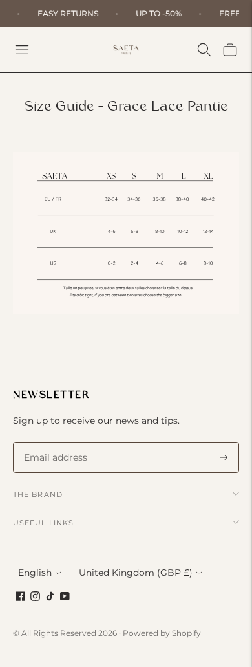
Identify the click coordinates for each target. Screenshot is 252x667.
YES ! (125, 421)
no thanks (126, 449)
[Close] (228, 218)
